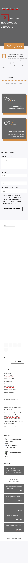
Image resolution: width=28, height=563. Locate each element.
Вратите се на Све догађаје (14, 83)
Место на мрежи (10, 188)
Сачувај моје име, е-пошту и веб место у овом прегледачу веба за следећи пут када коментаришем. (12, 199)
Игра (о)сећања (8, 381)
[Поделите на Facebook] (14, 77)
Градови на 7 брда (9, 376)
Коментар (7, 156)
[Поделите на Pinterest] (20, 77)
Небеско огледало (9, 386)
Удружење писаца (9, 392)
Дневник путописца (9, 378)
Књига (5, 384)
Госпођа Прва (7, 373)
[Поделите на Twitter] (17, 77)
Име (4, 172)
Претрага (7, 358)
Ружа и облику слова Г (10, 389)
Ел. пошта (8, 180)
